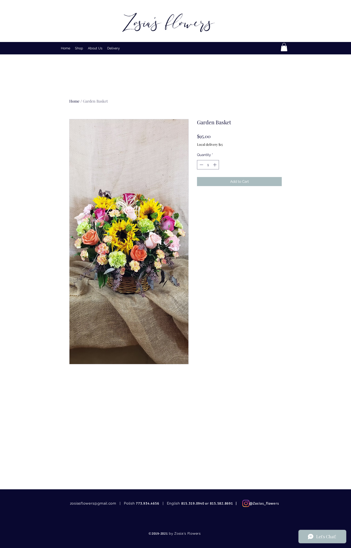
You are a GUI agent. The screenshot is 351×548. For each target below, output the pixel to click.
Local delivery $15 (210, 144)
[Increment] (215, 164)
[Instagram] (246, 503)
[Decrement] (201, 164)
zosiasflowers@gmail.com (93, 503)
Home (74, 101)
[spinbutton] (208, 164)
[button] (79, 48)
